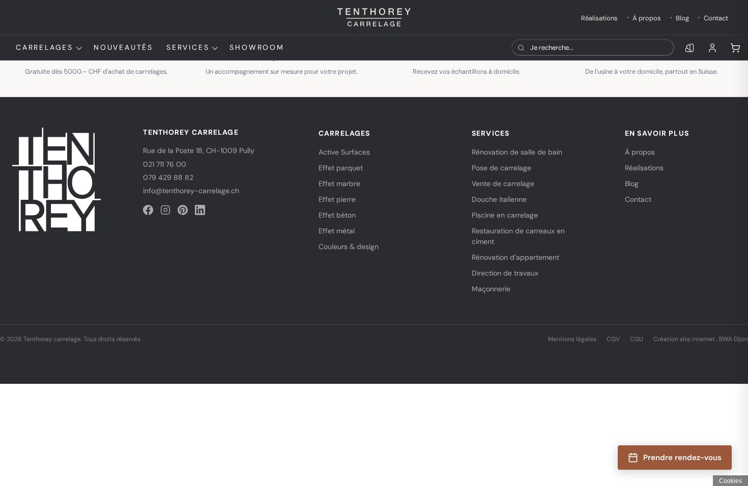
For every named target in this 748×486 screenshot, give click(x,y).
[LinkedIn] (200, 210)
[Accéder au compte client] (712, 48)
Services (187, 47)
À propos (646, 18)
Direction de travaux (505, 273)
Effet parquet (341, 167)
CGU (636, 339)
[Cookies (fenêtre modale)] (730, 480)
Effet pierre (337, 199)
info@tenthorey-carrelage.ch (191, 190)
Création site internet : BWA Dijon (700, 339)
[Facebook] (148, 210)
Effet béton (337, 215)
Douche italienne (499, 199)
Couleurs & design (349, 246)
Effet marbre (339, 183)
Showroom (256, 47)
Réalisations (599, 18)
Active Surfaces (344, 152)
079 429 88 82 (168, 177)
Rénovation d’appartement (515, 257)
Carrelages (44, 47)
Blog (682, 18)
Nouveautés (123, 47)
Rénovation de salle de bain (517, 152)
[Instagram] (165, 210)
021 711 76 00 (164, 164)
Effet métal (337, 230)
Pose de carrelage (501, 167)
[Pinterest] (183, 210)
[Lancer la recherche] (521, 47)
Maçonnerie (491, 288)
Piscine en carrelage (505, 215)
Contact (716, 18)
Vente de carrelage (503, 183)
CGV (613, 339)
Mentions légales (572, 339)
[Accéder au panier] (735, 48)
